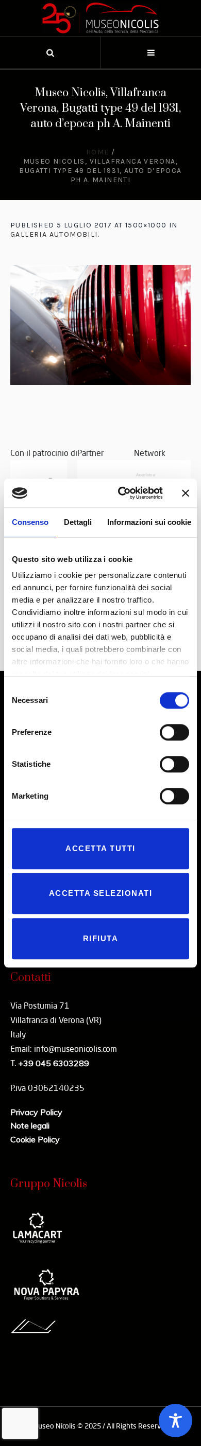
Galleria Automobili (54, 234)
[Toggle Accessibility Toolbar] (175, 1420)
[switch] (174, 732)
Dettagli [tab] (78, 522)
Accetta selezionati (101, 893)
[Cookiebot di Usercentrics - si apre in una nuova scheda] (122, 493)
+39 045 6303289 (53, 1063)
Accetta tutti (100, 848)
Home (97, 152)
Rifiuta (101, 938)
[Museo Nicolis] (100, 18)
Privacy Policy (36, 1112)
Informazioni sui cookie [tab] (149, 522)
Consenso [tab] (30, 522)
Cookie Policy (35, 1139)
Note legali (29, 1125)
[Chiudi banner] (185, 493)
